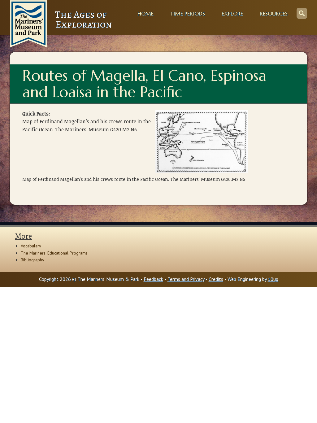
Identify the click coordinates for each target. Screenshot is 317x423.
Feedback (153, 279)
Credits (216, 279)
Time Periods (187, 13)
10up (273, 279)
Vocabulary (31, 246)
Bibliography (32, 260)
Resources (274, 13)
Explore (232, 13)
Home (145, 13)
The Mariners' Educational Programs (54, 253)
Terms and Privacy (185, 279)
